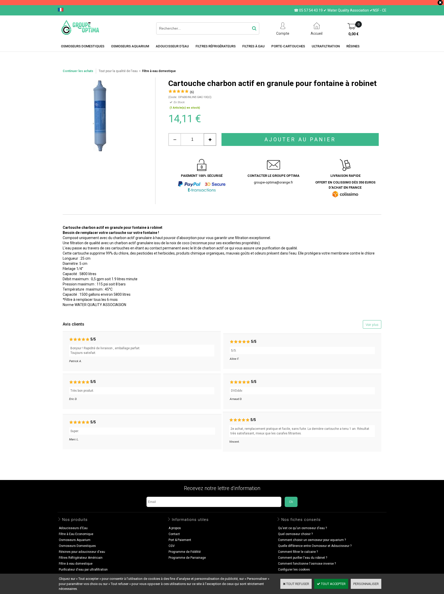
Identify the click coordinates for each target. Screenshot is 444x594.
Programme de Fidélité (185, 552)
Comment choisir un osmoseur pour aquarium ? (312, 540)
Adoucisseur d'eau (172, 46)
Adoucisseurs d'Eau (73, 528)
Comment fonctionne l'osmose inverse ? (307, 563)
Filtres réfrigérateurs (216, 46)
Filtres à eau (253, 46)
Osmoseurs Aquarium (130, 46)
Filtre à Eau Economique (76, 534)
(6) (192, 92)
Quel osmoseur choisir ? (295, 534)
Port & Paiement (180, 540)
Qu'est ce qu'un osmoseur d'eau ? (302, 528)
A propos (175, 528)
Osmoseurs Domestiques (77, 546)
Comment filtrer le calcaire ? (298, 552)
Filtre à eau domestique (159, 71)
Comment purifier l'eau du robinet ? (302, 558)
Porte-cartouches (288, 46)
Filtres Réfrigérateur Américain (81, 558)
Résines (352, 46)
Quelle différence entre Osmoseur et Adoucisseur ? (314, 546)
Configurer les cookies (294, 569)
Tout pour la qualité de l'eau (118, 71)
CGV (172, 546)
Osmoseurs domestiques (82, 46)
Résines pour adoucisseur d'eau (82, 552)
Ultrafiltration (326, 46)
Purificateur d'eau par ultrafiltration (83, 569)
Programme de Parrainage (187, 558)
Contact (174, 534)
